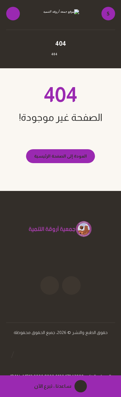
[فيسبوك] (71, 285)
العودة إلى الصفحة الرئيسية (60, 156)
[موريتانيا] (60, 15)
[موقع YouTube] (49, 285)
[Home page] (68, 54)
